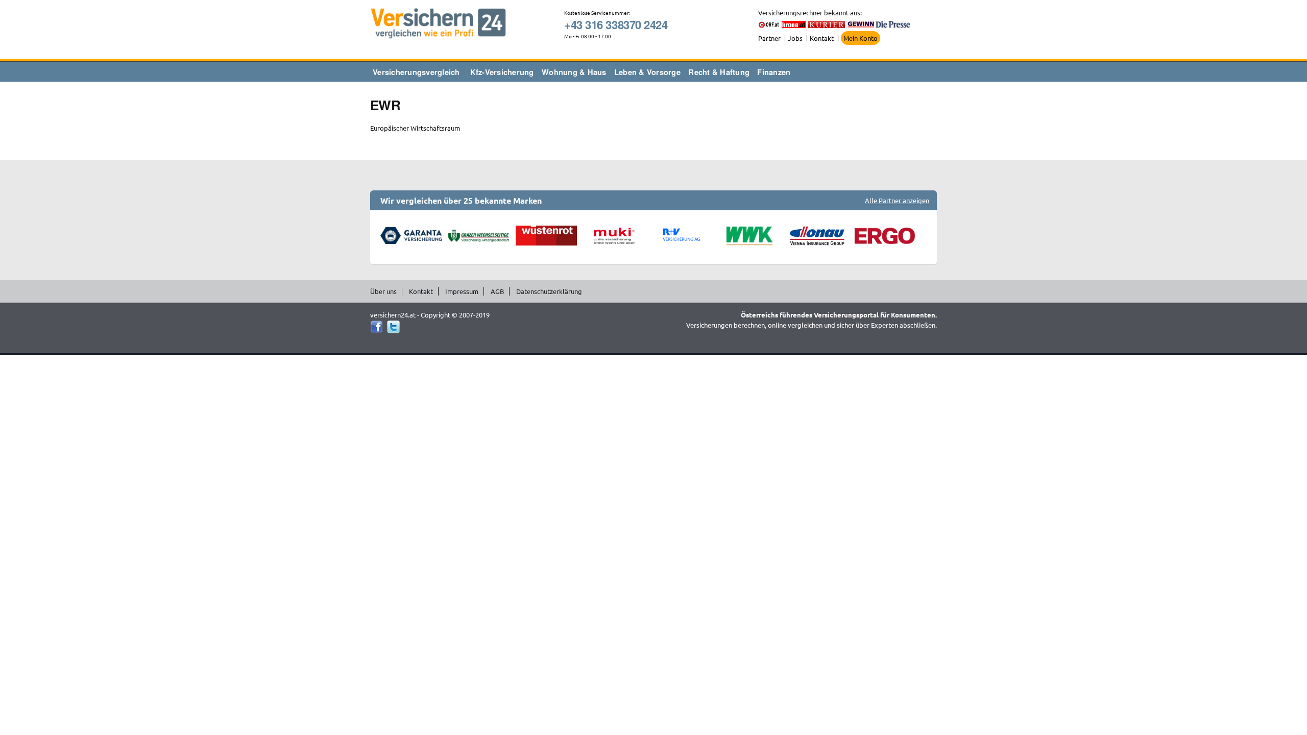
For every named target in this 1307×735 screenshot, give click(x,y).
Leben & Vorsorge (647, 72)
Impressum (461, 291)
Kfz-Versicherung (502, 72)
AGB (497, 291)
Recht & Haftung (718, 72)
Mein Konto (860, 38)
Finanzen (773, 72)
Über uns (383, 291)
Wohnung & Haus (574, 72)
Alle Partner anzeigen (897, 200)
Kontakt (822, 38)
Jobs (795, 38)
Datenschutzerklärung (549, 291)
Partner (769, 38)
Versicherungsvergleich (416, 72)
